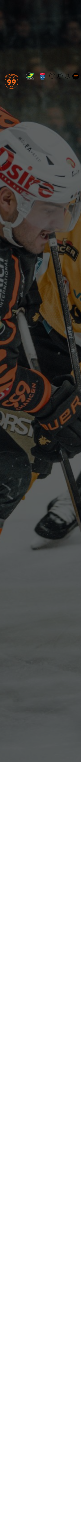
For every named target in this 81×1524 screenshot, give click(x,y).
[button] (75, 76)
